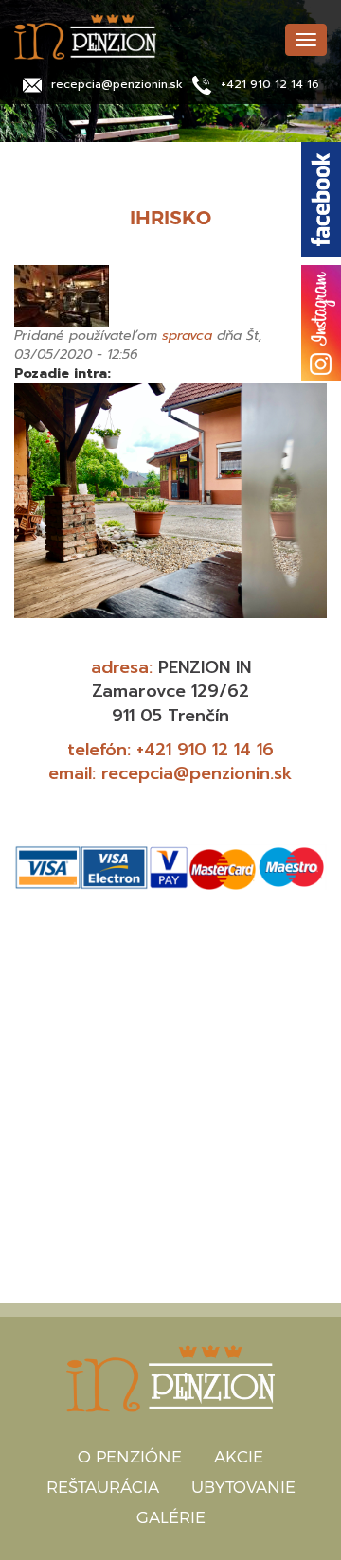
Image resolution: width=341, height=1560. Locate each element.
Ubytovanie (243, 1486)
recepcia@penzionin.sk (117, 84)
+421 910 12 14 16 (270, 84)
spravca (187, 336)
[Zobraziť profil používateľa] (170, 296)
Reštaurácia (102, 1486)
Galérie (171, 1516)
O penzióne (130, 1455)
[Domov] (142, 37)
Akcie (238, 1455)
